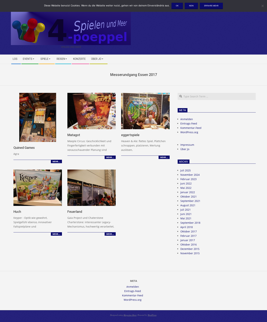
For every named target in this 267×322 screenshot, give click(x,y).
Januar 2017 (187, 240)
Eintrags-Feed (188, 123)
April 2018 (186, 227)
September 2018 (190, 222)
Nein (191, 6)
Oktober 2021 (188, 196)
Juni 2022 (186, 183)
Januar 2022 (187, 192)
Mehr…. (56, 161)
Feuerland (74, 212)
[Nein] (262, 6)
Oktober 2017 (188, 231)
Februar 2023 (188, 179)
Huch (17, 212)
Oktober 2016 (188, 244)
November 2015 (190, 253)
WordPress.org (189, 132)
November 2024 (190, 174)
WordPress (152, 315)
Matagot (73, 135)
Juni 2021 (186, 214)
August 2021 (187, 205)
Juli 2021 (185, 209)
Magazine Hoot (130, 315)
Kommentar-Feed (190, 128)
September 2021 (190, 201)
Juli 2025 (185, 170)
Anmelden (186, 119)
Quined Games (24, 148)
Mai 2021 (185, 218)
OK (177, 6)
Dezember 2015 (189, 249)
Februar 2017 (188, 236)
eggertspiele (130, 135)
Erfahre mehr (211, 6)
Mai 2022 (185, 188)
